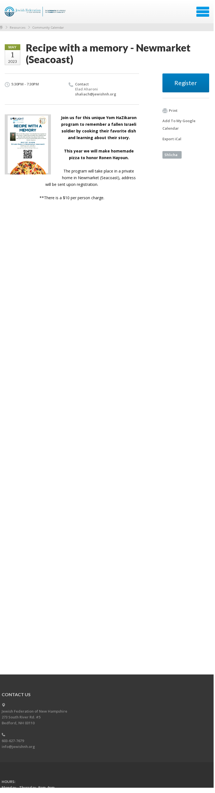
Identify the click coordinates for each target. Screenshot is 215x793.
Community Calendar (48, 27)
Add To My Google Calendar (179, 124)
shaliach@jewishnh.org (95, 94)
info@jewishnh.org (18, 746)
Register (185, 82)
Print (173, 110)
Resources (17, 27)
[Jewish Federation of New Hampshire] (36, 14)
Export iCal (171, 138)
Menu (202, 12)
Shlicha (170, 154)
